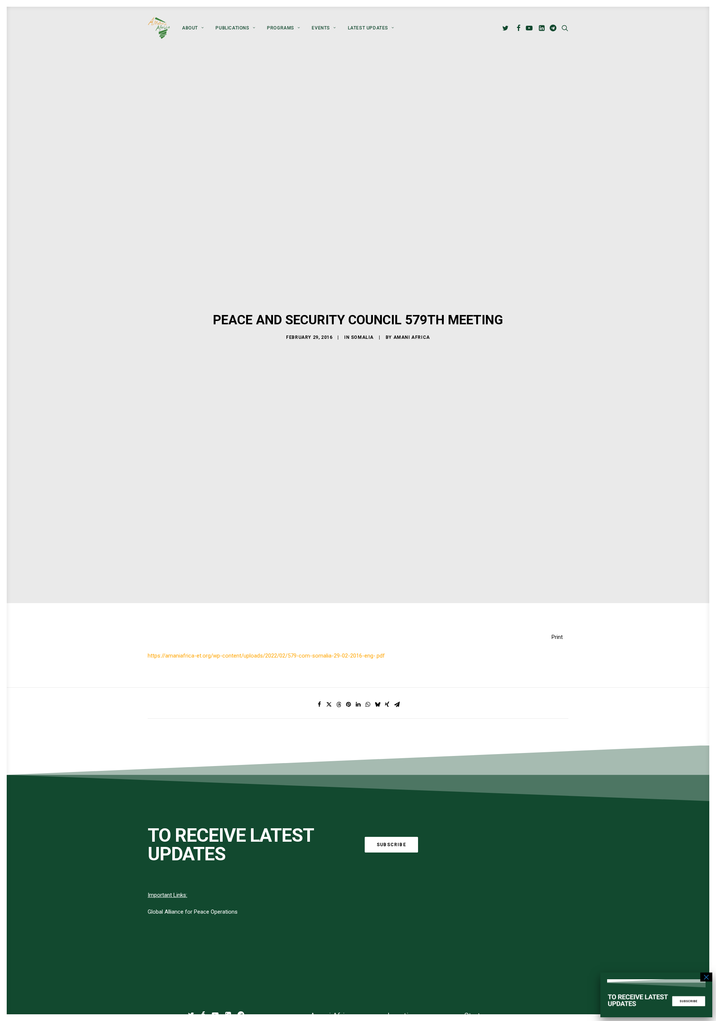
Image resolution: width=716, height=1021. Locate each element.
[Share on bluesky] (377, 704)
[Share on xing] (387, 704)
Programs (280, 28)
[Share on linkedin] (358, 704)
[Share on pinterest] (348, 704)
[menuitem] (193, 28)
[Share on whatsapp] (367, 704)
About (190, 28)
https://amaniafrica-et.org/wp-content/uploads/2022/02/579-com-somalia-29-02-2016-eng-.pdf (266, 655)
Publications (232, 28)
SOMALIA (362, 337)
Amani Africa (411, 337)
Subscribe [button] (391, 844)
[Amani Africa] (159, 28)
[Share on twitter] (328, 704)
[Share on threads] (338, 704)
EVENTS (321, 28)
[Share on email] (396, 704)
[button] (506, 28)
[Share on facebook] (319, 704)
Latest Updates (368, 28)
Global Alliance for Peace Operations (193, 911)
